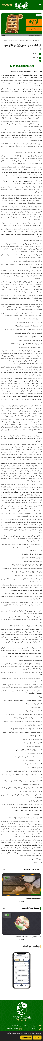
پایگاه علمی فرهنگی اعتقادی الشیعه (30, 41)
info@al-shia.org (12, 1029)
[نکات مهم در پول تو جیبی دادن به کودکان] (21, 923)
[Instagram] (21, 1020)
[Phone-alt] (6, 5)
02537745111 (33, 1029)
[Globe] (3, 5)
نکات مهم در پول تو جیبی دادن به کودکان (28, 936)
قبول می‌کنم (37, 1037)
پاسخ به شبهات (13, 41)
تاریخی (5, 41)
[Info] (11, 5)
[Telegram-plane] (25, 1020)
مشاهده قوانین (26, 1037)
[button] (40, 5)
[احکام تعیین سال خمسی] (21, 884)
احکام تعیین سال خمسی (33, 898)
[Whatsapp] (18, 1020)
